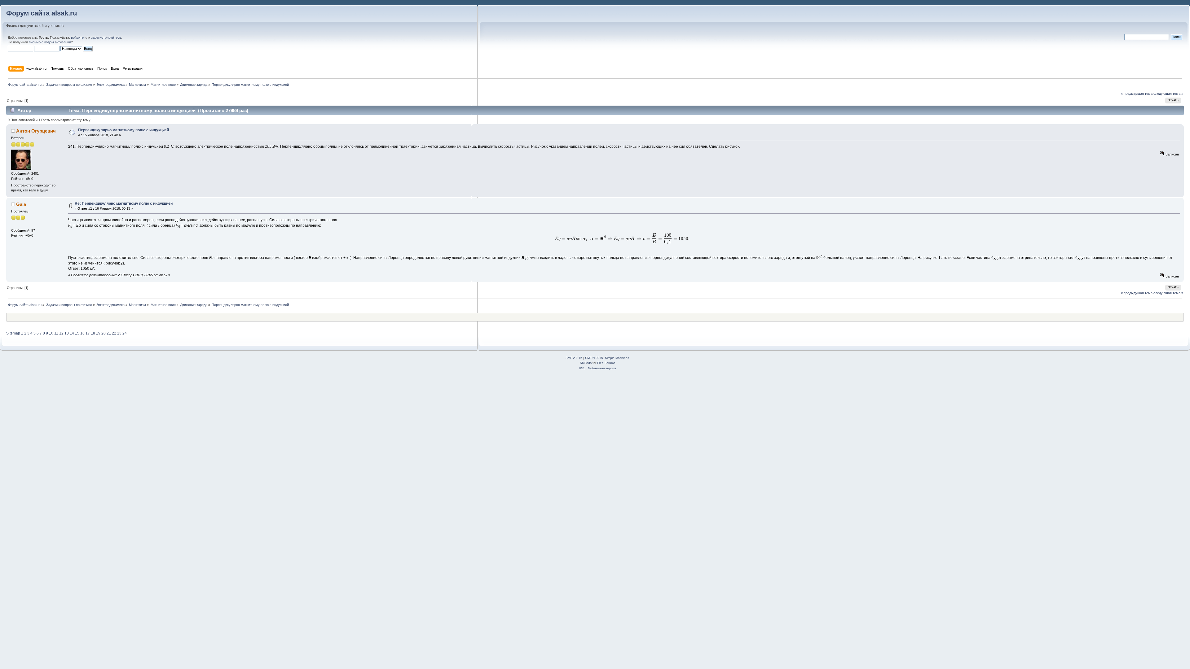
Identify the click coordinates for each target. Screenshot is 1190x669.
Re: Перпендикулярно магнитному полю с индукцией (124, 203)
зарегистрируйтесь (106, 37)
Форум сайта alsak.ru (41, 13)
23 (119, 333)
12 (61, 333)
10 (51, 333)
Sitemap (13, 333)
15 (77, 333)
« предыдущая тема (1137, 93)
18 (93, 333)
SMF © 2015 (594, 358)
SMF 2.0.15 (574, 358)
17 (88, 333)
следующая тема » (1168, 93)
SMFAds (586, 363)
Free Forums (606, 363)
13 (66, 333)
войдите (77, 37)
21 (109, 333)
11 (56, 333)
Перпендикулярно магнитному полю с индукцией (123, 130)
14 (72, 333)
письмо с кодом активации (50, 42)
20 (103, 333)
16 (82, 333)
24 (124, 333)
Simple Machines (617, 358)
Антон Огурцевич (36, 130)
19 (98, 333)
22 (114, 333)
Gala (21, 204)
